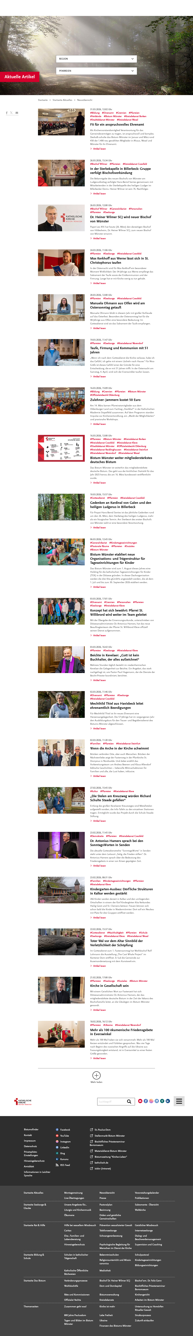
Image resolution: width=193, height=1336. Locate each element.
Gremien (121, 112)
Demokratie (98, 836)
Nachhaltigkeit (116, 932)
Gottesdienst (98, 498)
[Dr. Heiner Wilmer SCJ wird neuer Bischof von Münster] (61, 218)
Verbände (96, 116)
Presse (103, 1198)
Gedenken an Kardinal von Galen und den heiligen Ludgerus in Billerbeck (120, 505)
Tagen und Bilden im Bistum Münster (78, 1322)
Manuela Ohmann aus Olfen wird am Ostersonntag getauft (117, 305)
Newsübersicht (107, 1192)
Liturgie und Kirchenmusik (77, 1210)
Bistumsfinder (31, 1129)
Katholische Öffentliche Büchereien (76, 1272)
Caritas (67, 1230)
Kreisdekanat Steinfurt (136, 449)
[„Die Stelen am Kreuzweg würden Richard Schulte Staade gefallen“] (61, 800)
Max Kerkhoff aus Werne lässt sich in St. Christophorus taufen (119, 260)
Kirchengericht (142, 1294)
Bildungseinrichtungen (146, 1265)
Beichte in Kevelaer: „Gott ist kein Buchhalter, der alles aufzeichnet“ (114, 657)
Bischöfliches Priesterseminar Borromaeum (150, 1288)
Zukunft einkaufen (144, 1320)
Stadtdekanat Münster (103, 119)
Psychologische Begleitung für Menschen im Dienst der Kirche (116, 1246)
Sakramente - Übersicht (147, 1204)
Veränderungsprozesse (75, 1280)
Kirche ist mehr (107, 1306)
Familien (96, 743)
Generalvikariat (118, 208)
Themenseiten (31, 1306)
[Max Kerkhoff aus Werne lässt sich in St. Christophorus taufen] (61, 262)
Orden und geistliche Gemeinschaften (110, 1217)
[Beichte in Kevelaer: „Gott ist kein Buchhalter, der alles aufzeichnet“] (61, 659)
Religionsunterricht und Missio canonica (115, 1262)
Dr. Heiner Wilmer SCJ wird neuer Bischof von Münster (120, 219)
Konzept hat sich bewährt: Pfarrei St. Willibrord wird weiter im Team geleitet (118, 613)
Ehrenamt (108, 112)
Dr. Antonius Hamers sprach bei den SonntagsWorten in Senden (116, 843)
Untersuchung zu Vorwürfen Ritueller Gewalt (149, 1308)
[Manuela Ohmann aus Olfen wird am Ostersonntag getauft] (61, 307)
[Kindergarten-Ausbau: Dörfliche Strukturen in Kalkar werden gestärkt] (61, 890)
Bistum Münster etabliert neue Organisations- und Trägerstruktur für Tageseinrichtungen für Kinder (117, 559)
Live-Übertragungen (74, 1198)
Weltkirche (140, 1210)
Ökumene (69, 1215)
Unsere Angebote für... (75, 1204)
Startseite (43, 100)
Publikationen (142, 1198)
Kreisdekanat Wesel (128, 119)
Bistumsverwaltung (109, 1294)
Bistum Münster (113, 116)
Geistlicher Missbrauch (146, 1225)
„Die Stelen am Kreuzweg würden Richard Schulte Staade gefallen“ (120, 798)
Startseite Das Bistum (35, 1280)
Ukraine (109, 1025)
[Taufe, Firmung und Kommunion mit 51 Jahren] (61, 352)
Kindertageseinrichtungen (124, 542)
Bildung (96, 112)
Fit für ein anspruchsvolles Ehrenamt (117, 125)
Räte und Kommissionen (77, 1294)
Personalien (136, 208)
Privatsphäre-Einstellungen (31, 1154)
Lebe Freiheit (106, 1315)
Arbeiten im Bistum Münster (149, 1300)
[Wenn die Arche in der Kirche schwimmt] (61, 752)
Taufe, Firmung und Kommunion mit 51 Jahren (119, 350)
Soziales (130, 546)
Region (63, 58)
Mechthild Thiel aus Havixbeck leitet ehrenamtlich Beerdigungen (116, 706)
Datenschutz (30, 1146)
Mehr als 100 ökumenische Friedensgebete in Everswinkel (121, 1032)
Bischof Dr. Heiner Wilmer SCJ (115, 1280)
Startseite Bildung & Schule (34, 1256)
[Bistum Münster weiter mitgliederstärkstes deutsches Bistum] (61, 448)
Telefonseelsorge (108, 1230)
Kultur (95, 791)
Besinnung (105, 1210)
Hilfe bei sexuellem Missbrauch (80, 1225)
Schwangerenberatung (111, 1235)
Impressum (30, 1140)
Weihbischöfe (71, 1286)
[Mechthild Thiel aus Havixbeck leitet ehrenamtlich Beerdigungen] (61, 704)
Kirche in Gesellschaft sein (109, 986)
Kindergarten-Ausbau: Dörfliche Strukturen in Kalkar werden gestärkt (121, 891)
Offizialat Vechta (72, 1300)
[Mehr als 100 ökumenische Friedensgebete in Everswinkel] (61, 1034)
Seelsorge (110, 212)
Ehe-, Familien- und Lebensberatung (74, 1237)
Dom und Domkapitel (111, 1286)
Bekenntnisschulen (109, 1254)
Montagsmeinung (73, 1192)
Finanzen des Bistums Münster (115, 1325)
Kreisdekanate (107, 1300)
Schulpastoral (142, 1254)
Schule (144, 932)
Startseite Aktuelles (62, 100)
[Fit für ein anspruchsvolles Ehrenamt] (61, 122)
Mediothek (105, 1270)
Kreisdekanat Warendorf (131, 343)
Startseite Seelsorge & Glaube (35, 1206)
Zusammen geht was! (75, 1306)
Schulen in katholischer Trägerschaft (76, 1256)
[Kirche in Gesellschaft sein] (61, 990)
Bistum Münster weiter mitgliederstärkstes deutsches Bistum (121, 460)
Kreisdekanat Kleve (128, 442)
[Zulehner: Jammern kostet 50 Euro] (61, 400)
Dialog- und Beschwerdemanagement (148, 1237)
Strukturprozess (143, 1315)
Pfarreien (65, 71)
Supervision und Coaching (148, 1244)
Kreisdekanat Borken (136, 116)
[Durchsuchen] (129, 1102)
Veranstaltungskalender (147, 1192)
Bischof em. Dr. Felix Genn (148, 1280)
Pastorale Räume (100, 546)
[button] (8, 113)
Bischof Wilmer (99, 164)
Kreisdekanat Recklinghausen (106, 449)
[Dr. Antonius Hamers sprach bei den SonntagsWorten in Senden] (61, 845)
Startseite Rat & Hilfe (34, 1225)
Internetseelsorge (144, 1230)
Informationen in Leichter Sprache (37, 1174)
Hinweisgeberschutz (34, 1161)
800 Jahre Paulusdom (75, 1315)
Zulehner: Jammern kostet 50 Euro (115, 400)
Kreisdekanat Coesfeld (135, 164)
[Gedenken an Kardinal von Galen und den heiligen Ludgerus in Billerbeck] (61, 507)
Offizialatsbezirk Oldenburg (105, 395)
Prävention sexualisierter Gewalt (116, 1225)
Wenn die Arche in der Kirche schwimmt (119, 748)
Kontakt (28, 1135)
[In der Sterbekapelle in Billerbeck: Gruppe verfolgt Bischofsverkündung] (61, 173)
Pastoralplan (106, 1204)
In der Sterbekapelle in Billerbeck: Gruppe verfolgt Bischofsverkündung (120, 171)
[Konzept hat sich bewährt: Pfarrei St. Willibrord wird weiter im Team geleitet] (61, 611)
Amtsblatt (29, 1166)
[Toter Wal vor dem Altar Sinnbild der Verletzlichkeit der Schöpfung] (61, 941)
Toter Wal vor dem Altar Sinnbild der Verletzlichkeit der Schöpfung (116, 943)
